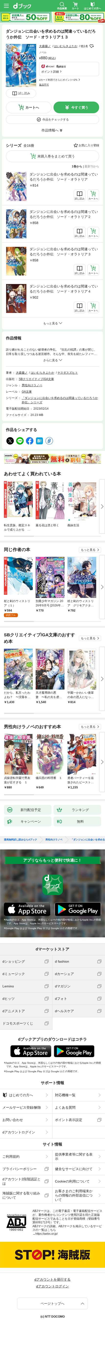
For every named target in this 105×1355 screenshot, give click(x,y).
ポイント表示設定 (68, 1120)
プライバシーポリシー (19, 1169)
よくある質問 (65, 1107)
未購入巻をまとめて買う (56, 156)
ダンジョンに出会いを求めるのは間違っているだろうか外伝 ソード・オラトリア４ (64, 288)
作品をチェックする (55, 119)
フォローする (91, 46)
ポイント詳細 (50, 71)
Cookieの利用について (72, 1181)
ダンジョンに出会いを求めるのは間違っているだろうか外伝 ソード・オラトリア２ (64, 214)
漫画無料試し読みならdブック (20, 839)
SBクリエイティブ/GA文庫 (36, 379)
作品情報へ (50, 130)
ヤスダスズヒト (67, 372)
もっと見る (88, 550)
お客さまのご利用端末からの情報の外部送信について (74, 1195)
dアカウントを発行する (52, 1279)
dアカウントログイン (18, 1132)
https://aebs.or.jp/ (46, 1233)
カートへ (32, 107)
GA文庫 (27, 391)
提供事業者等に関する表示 (74, 1156)
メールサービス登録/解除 (21, 1107)
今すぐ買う (79, 107)
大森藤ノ (45, 46)
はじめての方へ (21, 1095)
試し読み (24, 93)
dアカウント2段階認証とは (21, 1181)
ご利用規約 (11, 1156)
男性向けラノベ (32, 385)
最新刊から (91, 166)
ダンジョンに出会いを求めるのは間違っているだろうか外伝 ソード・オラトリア (64, 176)
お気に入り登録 (89, 145)
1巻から (77, 166)
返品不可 (44, 84)
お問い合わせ (12, 1120)
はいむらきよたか (65, 46)
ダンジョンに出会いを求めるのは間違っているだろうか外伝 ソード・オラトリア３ (64, 251)
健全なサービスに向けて (74, 1169)
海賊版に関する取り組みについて (21, 1195)
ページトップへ (52, 1303)
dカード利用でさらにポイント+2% (58, 79)
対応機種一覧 (65, 1095)
